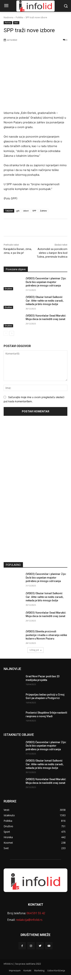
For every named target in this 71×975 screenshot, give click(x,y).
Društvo (8, 288)
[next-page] (11, 333)
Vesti (16, 22)
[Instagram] (31, 945)
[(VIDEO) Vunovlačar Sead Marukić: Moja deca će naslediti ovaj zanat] (13, 320)
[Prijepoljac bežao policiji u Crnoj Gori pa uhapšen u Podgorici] (13, 699)
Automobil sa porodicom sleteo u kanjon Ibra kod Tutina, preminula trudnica (52, 252)
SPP (34, 210)
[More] (44, 49)
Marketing (39, 970)
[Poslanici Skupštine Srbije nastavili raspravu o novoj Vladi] (13, 717)
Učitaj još (34, 650)
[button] (66, 6)
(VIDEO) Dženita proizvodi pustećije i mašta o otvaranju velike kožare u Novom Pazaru (46, 635)
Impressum (15, 970)
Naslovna (8, 17)
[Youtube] (48, 945)
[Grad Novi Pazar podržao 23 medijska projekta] (13, 681)
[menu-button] (6, 6)
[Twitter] (27, 49)
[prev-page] (6, 333)
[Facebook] (18, 49)
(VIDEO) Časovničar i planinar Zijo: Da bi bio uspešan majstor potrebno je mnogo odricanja (46, 282)
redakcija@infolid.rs (29, 920)
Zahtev (43, 210)
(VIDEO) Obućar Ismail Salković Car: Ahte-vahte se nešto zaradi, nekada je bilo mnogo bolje (44, 301)
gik (17, 210)
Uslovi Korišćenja (56, 970)
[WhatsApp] (35, 49)
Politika (19, 17)
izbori (26, 210)
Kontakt (27, 970)
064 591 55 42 (36, 913)
